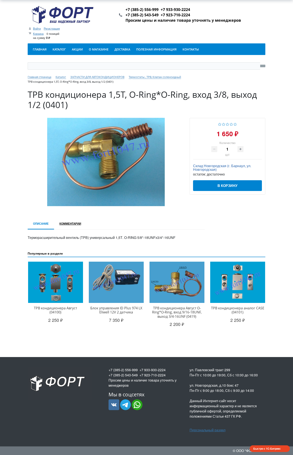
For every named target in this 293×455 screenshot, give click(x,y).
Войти (37, 28)
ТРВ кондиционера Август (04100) (55, 310)
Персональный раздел (207, 430)
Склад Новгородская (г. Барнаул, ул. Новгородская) (222, 167)
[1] (219, 123)
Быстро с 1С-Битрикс (267, 448)
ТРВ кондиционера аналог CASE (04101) (237, 310)
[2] (223, 123)
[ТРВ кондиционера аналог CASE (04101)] (237, 282)
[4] (231, 123)
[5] (235, 123)
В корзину (227, 185)
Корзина (38, 34)
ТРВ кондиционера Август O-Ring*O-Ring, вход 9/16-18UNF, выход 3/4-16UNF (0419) (177, 312)
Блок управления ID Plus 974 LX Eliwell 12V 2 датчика (116, 310)
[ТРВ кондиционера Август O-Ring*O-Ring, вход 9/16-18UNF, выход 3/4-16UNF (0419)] (176, 282)
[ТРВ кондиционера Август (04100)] (55, 282)
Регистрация (52, 28)
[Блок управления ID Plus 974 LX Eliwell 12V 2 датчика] (116, 282)
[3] (227, 123)
